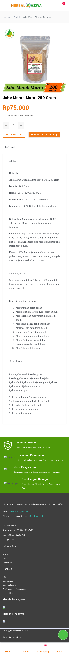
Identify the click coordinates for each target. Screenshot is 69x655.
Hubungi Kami (8, 593)
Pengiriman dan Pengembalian (14, 589)
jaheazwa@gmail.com (19, 511)
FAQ (5, 577)
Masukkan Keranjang (44, 134)
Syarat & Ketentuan (12, 637)
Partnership (7, 562)
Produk (16, 17)
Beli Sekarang (13, 134)
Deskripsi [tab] (12, 161)
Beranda (6, 17)
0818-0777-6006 (36, 516)
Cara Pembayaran (9, 585)
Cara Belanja (8, 581)
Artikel (5, 554)
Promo (5, 558)
